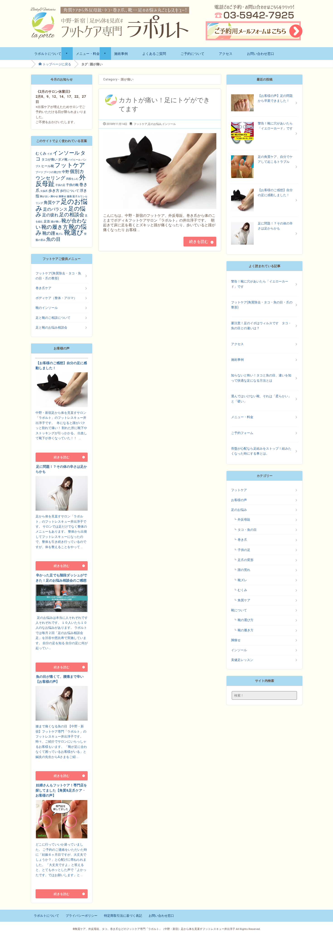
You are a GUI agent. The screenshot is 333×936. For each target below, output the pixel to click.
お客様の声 (239, 500)
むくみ (41, 153)
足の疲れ (50, 214)
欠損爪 (44, 191)
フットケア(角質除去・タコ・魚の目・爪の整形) (58, 275)
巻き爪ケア (43, 288)
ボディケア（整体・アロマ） (56, 298)
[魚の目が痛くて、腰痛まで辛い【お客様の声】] (62, 764)
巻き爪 (242, 539)
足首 (47, 221)
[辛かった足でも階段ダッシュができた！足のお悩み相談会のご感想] (62, 655)
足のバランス (55, 209)
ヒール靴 (47, 166)
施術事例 (121, 53)
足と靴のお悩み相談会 (51, 327)
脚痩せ (62, 196)
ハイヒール (74, 159)
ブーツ (39, 172)
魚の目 (53, 239)
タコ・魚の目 (247, 529)
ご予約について (192, 53)
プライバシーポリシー (81, 915)
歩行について (69, 191)
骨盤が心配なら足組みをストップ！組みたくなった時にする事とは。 (261, 451)
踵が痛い (56, 221)
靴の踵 (48, 233)
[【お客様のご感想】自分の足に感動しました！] (62, 445)
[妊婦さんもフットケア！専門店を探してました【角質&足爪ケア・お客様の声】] (62, 882)
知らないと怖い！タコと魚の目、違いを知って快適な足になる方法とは (261, 377)
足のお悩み (155, 124)
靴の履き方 (54, 227)
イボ (49, 153)
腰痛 (69, 196)
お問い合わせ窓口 (260, 53)
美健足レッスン (242, 660)
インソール (169, 124)
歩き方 (53, 190)
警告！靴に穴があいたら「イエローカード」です (259, 284)
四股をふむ (72, 178)
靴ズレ (59, 233)
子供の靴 (72, 185)
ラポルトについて (47, 53)
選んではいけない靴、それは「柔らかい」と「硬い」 (261, 398)
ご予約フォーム (242, 433)
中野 (65, 172)
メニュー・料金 (88, 53)
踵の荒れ (244, 570)
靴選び (73, 232)
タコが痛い (49, 159)
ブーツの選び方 (52, 172)
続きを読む (198, 241)
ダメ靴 (63, 159)
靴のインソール (47, 308)
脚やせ (54, 196)
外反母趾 (244, 519)
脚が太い (45, 196)
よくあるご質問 (154, 53)
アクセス (225, 53)
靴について (239, 610)
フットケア (140, 124)
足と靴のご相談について (53, 317)
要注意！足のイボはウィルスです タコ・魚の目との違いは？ (261, 325)
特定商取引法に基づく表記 (123, 915)
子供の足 (60, 185)
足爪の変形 (245, 560)
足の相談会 (71, 214)
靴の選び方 (245, 620)
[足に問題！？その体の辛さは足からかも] (62, 554)
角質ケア (52, 202)
